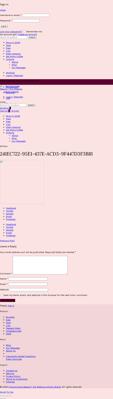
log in (11, 305)
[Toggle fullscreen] (7, 395)
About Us (11, 350)
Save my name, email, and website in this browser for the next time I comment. (46, 295)
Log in (3, 26)
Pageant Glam (13, 328)
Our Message (19, 67)
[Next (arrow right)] (4, 398)
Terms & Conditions (17, 379)
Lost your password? (11, 31)
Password (6, 20)
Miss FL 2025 (13, 42)
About (15, 62)
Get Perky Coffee (14, 56)
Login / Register (14, 75)
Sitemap (10, 381)
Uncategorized (13, 331)
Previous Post (7, 240)
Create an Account (27, 34)
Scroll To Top (7, 392)
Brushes (10, 317)
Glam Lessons (13, 53)
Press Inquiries (14, 359)
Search (32, 37)
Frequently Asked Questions (21, 356)
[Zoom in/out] (10, 395)
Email (4, 284)
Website (4, 289)
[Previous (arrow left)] (1, 398)
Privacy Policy (13, 376)
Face (8, 45)
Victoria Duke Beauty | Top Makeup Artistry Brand (34, 387)
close (3, 10)
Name (4, 278)
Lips (8, 50)
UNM (8, 333)
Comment (6, 273)
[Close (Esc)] (1, 395)
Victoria (10, 59)
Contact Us (11, 370)
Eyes (8, 48)
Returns (10, 373)
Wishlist (10, 72)
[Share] (4, 395)
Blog (14, 64)
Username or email (11, 15)
